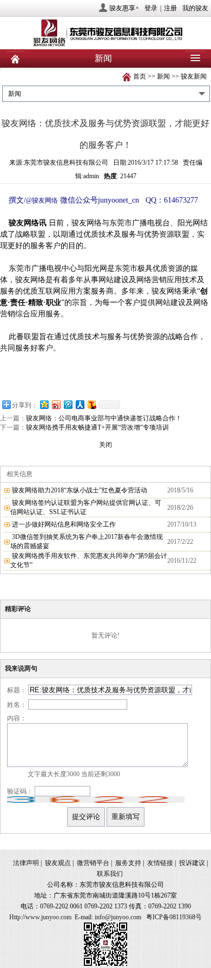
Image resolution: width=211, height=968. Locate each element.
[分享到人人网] (79, 404)
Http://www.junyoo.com (40, 917)
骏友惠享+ (124, 8)
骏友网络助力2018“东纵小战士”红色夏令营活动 (79, 490)
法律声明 (26, 863)
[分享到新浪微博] (56, 404)
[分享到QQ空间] (44, 404)
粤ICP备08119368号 (174, 917)
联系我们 (110, 874)
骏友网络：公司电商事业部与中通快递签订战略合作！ (104, 418)
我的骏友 (195, 8)
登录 (150, 8)
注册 (170, 8)
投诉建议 (192, 863)
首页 (139, 76)
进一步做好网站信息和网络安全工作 (64, 524)
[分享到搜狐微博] (91, 404)
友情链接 (160, 863)
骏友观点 (58, 863)
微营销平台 (93, 863)
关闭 (105, 445)
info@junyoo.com (118, 917)
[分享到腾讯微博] (68, 404)
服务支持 (128, 863)
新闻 (163, 76)
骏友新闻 (194, 76)
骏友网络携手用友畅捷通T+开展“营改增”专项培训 (97, 427)
